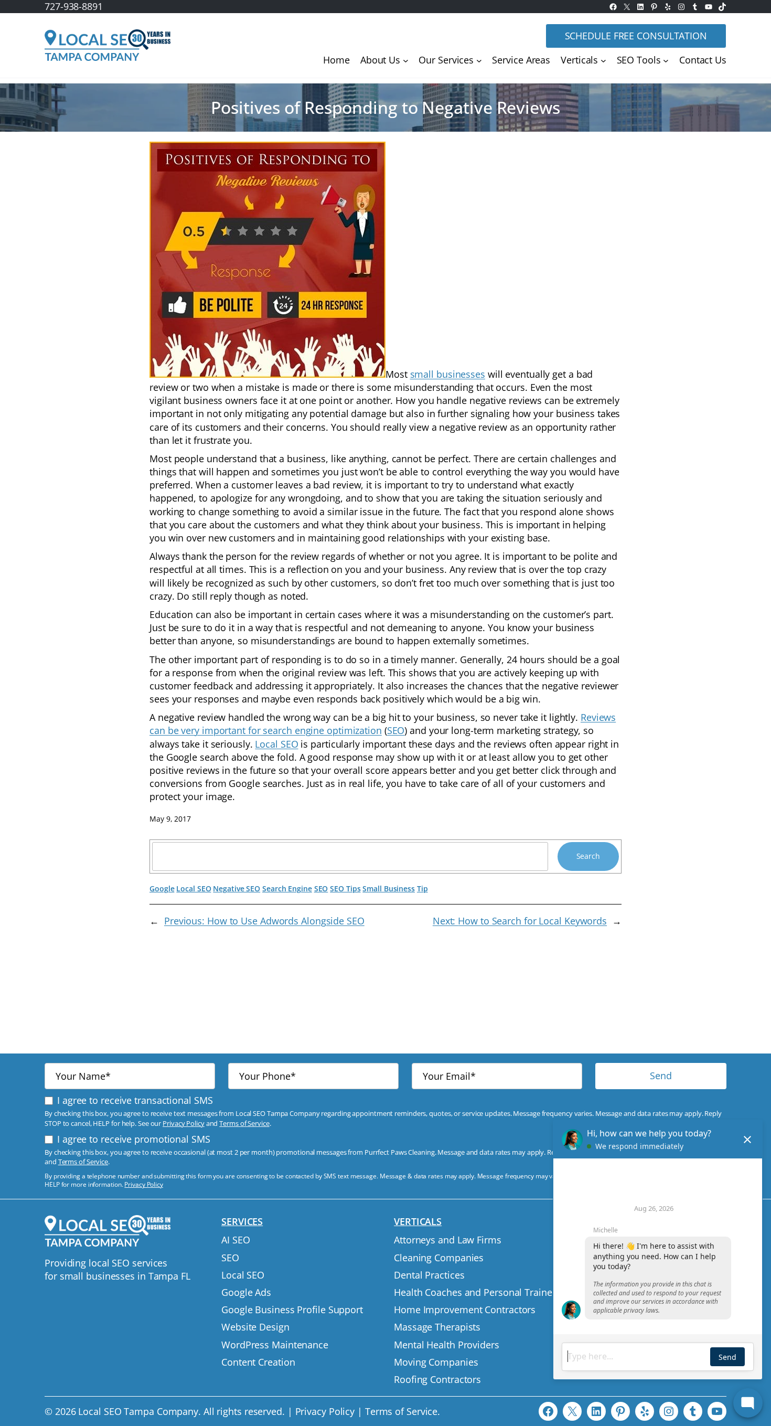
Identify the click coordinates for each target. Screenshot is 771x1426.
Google (161, 888)
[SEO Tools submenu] (666, 60)
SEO (396, 730)
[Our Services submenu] (479, 60)
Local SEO (276, 744)
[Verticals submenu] (603, 60)
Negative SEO (236, 888)
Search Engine (287, 888)
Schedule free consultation (636, 35)
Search (588, 856)
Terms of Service (244, 1123)
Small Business (388, 888)
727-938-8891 (74, 6)
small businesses (447, 374)
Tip (422, 888)
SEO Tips (345, 888)
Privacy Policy (184, 1123)
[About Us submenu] (406, 60)
